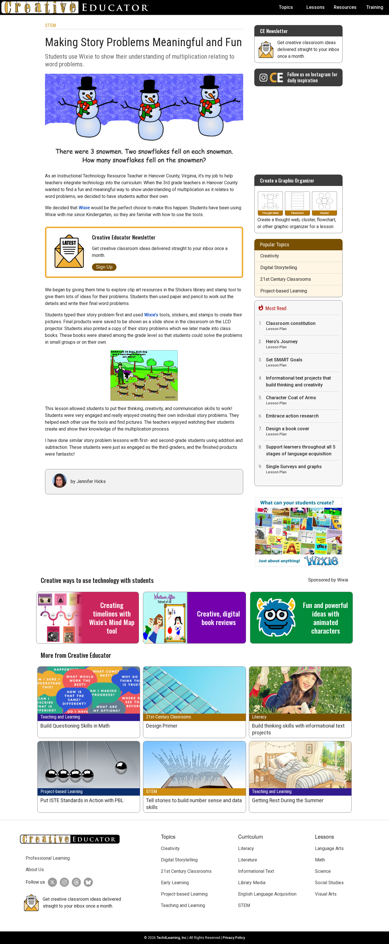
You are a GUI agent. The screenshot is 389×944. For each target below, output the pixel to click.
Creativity (269, 256)
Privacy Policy (234, 938)
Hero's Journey (282, 344)
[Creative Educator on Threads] (75, 882)
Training (374, 7)
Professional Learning (48, 858)
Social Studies (329, 882)
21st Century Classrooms (285, 279)
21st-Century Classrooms (168, 717)
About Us (35, 869)
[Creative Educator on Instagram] (63, 882)
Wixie (84, 207)
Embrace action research (292, 416)
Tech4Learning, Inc (172, 938)
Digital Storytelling (278, 267)
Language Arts (329, 848)
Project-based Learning (283, 291)
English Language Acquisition (267, 894)
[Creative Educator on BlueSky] (87, 882)
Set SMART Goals (284, 362)
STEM (50, 25)
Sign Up (104, 267)
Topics (286, 7)
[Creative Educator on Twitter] (51, 882)
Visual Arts (326, 894)
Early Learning (175, 882)
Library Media (251, 882)
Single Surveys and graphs (294, 469)
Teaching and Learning (60, 717)
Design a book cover (287, 431)
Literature (247, 860)
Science (323, 871)
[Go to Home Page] (77, 7)
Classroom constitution (291, 326)
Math (320, 860)
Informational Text (256, 871)
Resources (345, 7)
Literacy (259, 717)
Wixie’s (151, 315)
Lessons (315, 7)
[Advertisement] (298, 127)
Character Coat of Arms (291, 400)
